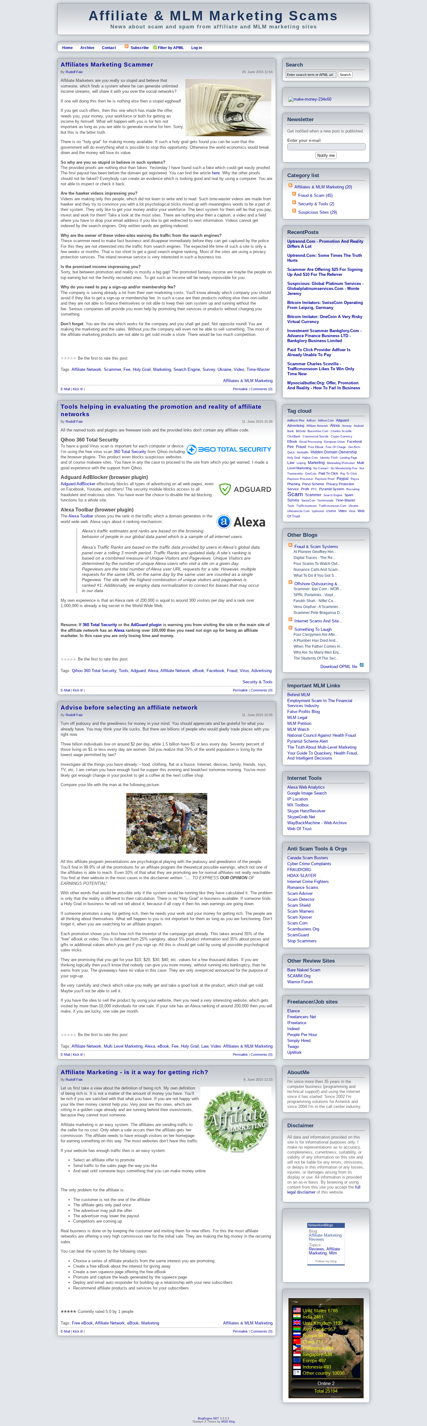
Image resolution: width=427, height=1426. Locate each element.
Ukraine (224, 369)
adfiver (311, 420)
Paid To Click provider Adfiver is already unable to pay (318, 352)
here (216, 173)
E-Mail (65, 389)
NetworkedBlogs (320, 1225)
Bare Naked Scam (303, 970)
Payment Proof (324, 479)
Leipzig (301, 463)
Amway (347, 425)
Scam (295, 494)
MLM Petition (299, 723)
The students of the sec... (316, 658)
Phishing (293, 484)
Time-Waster (258, 369)
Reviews (316, 1249)
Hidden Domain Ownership (334, 452)
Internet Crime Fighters (308, 881)
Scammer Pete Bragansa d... (318, 613)
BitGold (300, 431)
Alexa (119, 630)
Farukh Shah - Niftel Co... (315, 601)
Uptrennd (318, 511)
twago (293, 1046)
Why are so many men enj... (317, 652)
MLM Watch (298, 729)
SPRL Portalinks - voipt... (315, 595)
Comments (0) (262, 389)
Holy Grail (142, 369)
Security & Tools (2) (316, 204)
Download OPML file (339, 666)
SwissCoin (308, 500)
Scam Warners (300, 911)
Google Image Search (307, 793)
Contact (109, 48)
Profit (305, 489)
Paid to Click (328, 473)
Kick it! (78, 389)
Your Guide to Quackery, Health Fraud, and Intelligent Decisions (322, 755)
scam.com (297, 923)
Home (67, 48)
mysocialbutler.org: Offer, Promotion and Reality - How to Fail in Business (323, 385)
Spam (348, 495)
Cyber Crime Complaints (309, 863)
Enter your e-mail (304, 140)
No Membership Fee (344, 468)
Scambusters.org (303, 929)
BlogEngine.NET (208, 1418)
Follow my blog (326, 1261)
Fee (126, 369)
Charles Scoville (341, 431)
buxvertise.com (318, 431)
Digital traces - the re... (314, 558)
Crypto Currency (341, 436)
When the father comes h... (318, 646)
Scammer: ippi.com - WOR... (318, 589)
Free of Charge (336, 447)
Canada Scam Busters (307, 857)
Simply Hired (298, 1040)
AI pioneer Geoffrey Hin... (315, 552)
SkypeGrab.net (301, 817)
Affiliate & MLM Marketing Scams (213, 15)
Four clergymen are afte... (316, 634)
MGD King (228, 1421)
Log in (196, 48)
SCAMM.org (298, 976)
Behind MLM (298, 694)
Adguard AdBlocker (78, 483)
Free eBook (82, 1323)
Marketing (162, 369)
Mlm (333, 1253)
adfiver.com (326, 420)
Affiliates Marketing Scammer (107, 64)
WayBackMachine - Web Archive (317, 822)
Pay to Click (348, 473)
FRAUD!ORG (299, 869)
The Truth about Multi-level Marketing (321, 747)
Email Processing (310, 441)
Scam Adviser (300, 893)
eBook (198, 670)
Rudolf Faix (74, 72)
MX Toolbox (298, 805)
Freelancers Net (301, 1017)
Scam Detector (300, 899)
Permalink (240, 389)
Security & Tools (258, 682)
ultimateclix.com (298, 511)
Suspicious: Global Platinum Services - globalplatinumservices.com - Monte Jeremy (325, 288)
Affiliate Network (86, 369)
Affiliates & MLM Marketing (248, 380)
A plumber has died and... (316, 640)
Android (359, 425)
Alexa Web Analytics (306, 787)
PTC (314, 489)
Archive (87, 48)
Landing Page (348, 457)
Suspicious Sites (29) (317, 212)
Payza (355, 479)
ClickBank (293, 436)
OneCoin (310, 473)
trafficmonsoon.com (332, 505)
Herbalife (303, 452)
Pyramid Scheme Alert (307, 741)
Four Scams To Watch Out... (317, 563)
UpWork (294, 1052)
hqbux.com (310, 457)
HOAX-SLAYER (301, 875)
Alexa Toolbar (80, 516)
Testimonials (325, 500)
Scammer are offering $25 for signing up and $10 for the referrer (325, 272)
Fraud (232, 670)
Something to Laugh (313, 629)
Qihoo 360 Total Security (94, 670)
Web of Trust (299, 828)
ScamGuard (298, 935)
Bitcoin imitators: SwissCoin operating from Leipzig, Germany (325, 305)
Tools (123, 670)
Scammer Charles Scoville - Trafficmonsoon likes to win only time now (320, 368)
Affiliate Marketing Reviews (325, 1237)
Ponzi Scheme (313, 484)
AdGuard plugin (146, 624)
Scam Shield (298, 905)
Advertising (261, 670)
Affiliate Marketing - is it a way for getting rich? (134, 1072)
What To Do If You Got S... (315, 575)
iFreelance (296, 1022)
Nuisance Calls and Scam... (317, 569)
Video (239, 369)
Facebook (215, 670)
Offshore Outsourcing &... (317, 583)
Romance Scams (303, 887)
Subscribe (140, 48)
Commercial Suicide (316, 436)
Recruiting (352, 489)
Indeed (293, 1028)
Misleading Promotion (341, 463)
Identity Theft (329, 457)
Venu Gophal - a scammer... (317, 607)
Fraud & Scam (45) (315, 195)
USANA (331, 511)
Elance (293, 1011)
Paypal (343, 478)
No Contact (321, 468)
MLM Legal (297, 717)
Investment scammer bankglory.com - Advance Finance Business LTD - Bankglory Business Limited (324, 335)
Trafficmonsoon (306, 505)
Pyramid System (331, 489)
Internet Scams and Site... (318, 621)
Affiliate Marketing (324, 1251)
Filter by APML (171, 48)
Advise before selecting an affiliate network (129, 707)
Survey (209, 369)
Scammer (112, 369)
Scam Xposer (299, 917)
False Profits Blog (303, 711)
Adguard (138, 670)
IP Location (297, 799)
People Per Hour (302, 1034)
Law (204, 1046)
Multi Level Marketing (123, 1046)
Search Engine (186, 369)
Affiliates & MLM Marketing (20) (323, 187)
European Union (334, 441)
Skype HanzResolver (306, 811)
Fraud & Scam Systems (316, 546)
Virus (244, 670)
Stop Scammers (302, 941)
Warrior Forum (300, 982)
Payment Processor (300, 479)
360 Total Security (129, 451)
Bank (290, 431)
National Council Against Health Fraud (321, 735)
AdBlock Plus (295, 420)
